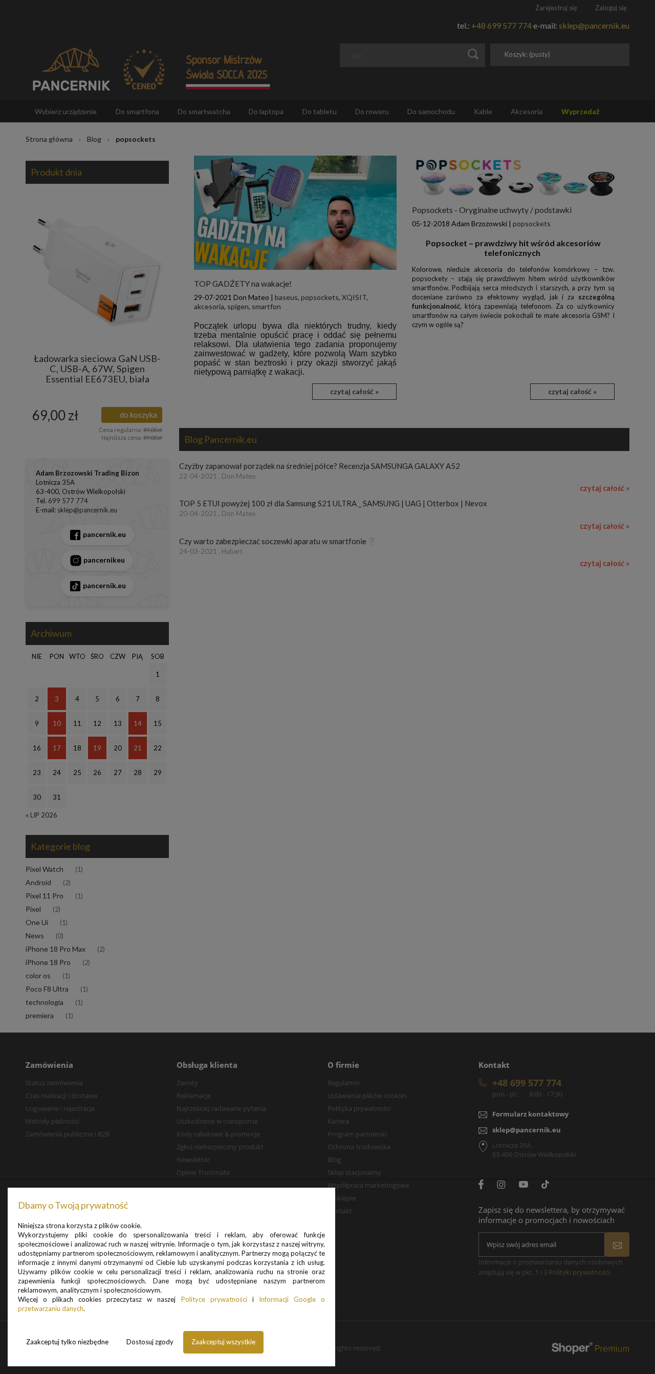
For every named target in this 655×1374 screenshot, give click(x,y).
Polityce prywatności (214, 1299)
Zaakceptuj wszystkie (223, 1342)
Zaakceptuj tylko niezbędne (67, 1342)
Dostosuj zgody (149, 1342)
